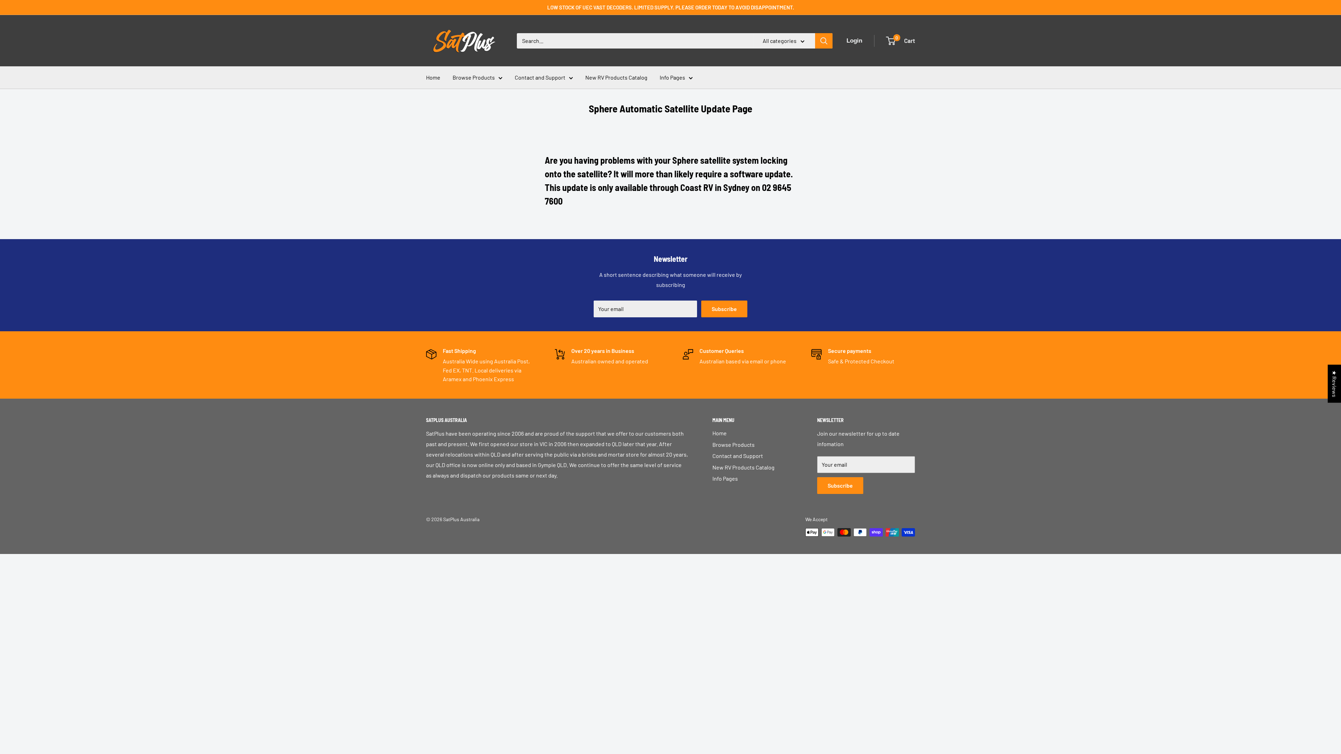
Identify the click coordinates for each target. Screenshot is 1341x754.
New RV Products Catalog (616, 77)
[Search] (824, 41)
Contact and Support (540, 77)
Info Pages (672, 77)
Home (433, 77)
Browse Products (474, 77)
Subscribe (724, 308)
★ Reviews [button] (1334, 383)
